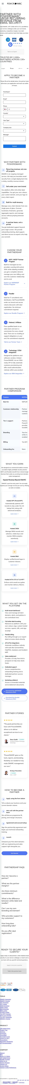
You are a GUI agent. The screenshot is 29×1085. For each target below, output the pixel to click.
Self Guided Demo (5, 1028)
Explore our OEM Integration (13, 373)
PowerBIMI (3, 1035)
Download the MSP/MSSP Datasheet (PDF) (13, 691)
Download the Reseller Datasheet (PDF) (12, 698)
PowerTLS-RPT (5, 1038)
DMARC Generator (5, 999)
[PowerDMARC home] (14, 3)
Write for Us (3, 1061)
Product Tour (3, 1030)
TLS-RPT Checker (5, 1014)
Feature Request (5, 1063)
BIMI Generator (4, 1009)
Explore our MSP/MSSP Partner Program (11, 283)
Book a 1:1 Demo (5, 1056)
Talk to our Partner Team (12, 342)
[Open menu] (3, 3)
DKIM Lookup (4, 1007)
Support (2, 1053)
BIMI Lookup (3, 1011)
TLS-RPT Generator (6, 1017)
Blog (1, 1054)
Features (2, 1032)
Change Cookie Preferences (8, 1067)
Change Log (3, 1064)
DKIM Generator (4, 1006)
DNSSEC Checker (5, 1019)
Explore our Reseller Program (13, 313)
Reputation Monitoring (6, 1041)
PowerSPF (3, 1033)
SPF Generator (4, 1002)
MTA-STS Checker (5, 1015)
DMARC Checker (5, 1001)
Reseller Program (5, 1059)
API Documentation (5, 1043)
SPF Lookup (3, 1004)
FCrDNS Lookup (4, 1012)
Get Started (14, 853)
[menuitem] (7, 1081)
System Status (4, 1066)
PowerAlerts (3, 1040)
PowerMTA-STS (5, 1036)
